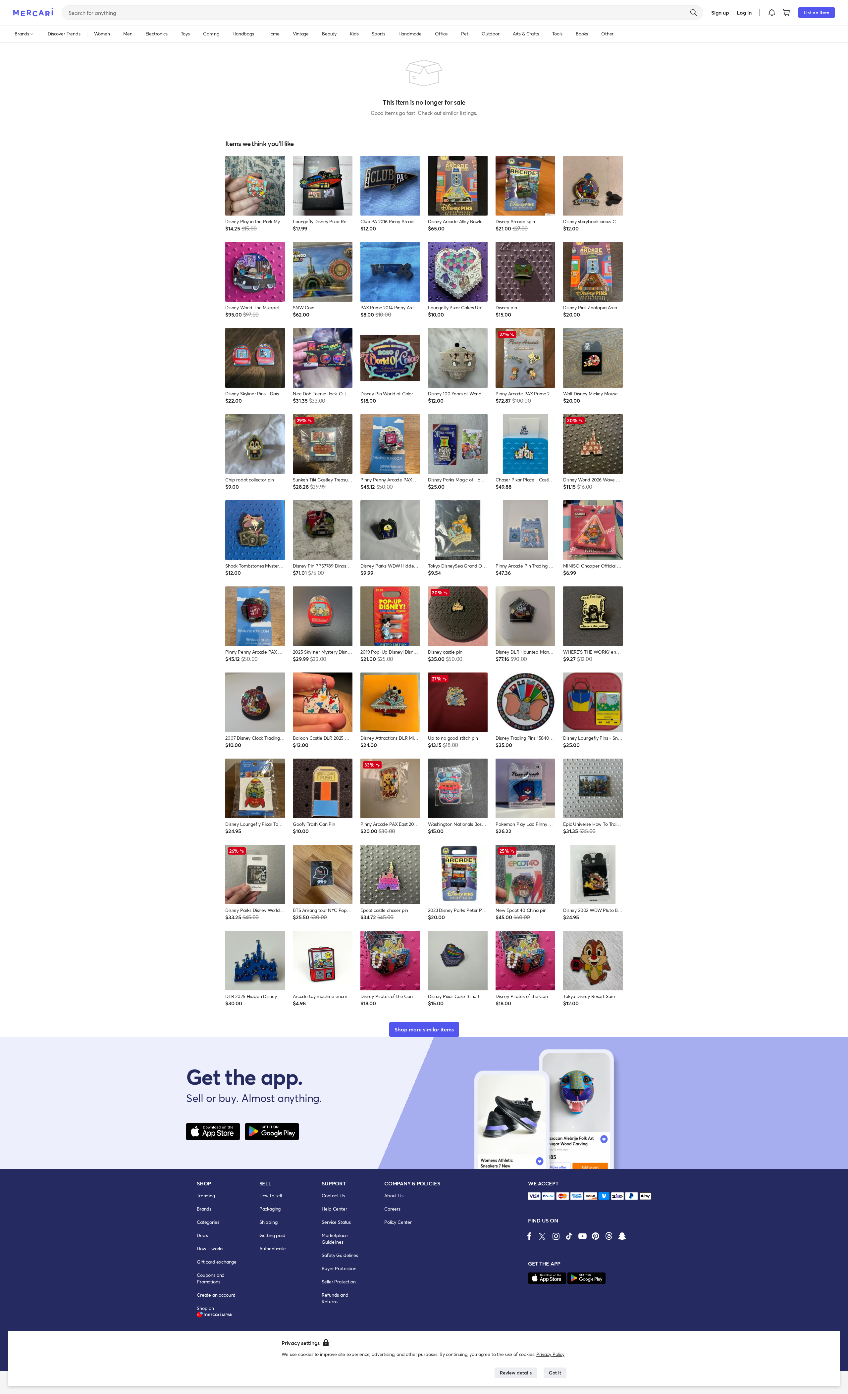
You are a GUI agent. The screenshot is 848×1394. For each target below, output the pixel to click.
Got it (555, 1372)
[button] (771, 12)
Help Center (334, 1209)
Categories (208, 1222)
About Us (393, 1195)
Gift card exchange (217, 1262)
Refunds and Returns (335, 1298)
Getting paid (272, 1235)
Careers (392, 1209)
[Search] (693, 12)
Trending (206, 1195)
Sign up (720, 12)
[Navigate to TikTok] (569, 1236)
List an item (816, 12)
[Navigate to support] (534, 1196)
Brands (204, 1209)
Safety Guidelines (340, 1255)
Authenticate (272, 1248)
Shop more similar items (424, 1029)
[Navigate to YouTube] (582, 1236)
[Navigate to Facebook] (529, 1236)
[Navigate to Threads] (608, 1236)
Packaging (270, 1209)
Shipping (268, 1222)
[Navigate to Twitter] (542, 1236)
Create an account (216, 1295)
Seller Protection (338, 1281)
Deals (202, 1235)
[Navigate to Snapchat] (622, 1236)
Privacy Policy (550, 1354)
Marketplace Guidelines (334, 1238)
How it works (210, 1248)
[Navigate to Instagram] (555, 1236)
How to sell (270, 1195)
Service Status (336, 1222)
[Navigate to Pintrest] (595, 1236)
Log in (744, 12)
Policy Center (398, 1222)
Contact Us (333, 1195)
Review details (516, 1372)
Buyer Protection (339, 1268)
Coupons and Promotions (211, 1278)
